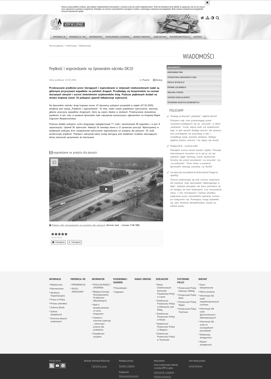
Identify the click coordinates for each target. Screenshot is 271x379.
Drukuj (159, 80)
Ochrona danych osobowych (183, 102)
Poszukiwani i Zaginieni (120, 281)
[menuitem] (59, 36)
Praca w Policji (175, 82)
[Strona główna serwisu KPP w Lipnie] (202, 18)
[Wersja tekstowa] (212, 18)
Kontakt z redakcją (126, 366)
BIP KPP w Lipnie (100, 366)
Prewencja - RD (78, 279)
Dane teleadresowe (206, 286)
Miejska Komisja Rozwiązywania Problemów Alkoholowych (101, 296)
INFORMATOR (98, 279)
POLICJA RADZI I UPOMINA (102, 286)
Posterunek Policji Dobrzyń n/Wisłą (187, 289)
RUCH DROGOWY (78, 290)
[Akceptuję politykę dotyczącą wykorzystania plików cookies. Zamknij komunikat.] (207, 2)
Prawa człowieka (176, 87)
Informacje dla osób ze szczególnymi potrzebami (207, 326)
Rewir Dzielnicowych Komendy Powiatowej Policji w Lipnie (166, 291)
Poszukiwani (120, 288)
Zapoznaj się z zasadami (164, 372)
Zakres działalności (178, 97)
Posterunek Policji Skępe (187, 303)
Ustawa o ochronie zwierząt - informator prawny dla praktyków (102, 324)
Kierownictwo (175, 72)
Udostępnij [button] (59, 242)
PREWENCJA (78, 285)
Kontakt (203, 279)
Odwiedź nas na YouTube (57, 365)
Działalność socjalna (98, 335)
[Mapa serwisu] (207, 18)
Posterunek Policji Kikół (187, 296)
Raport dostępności (206, 343)
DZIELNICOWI (162, 279)
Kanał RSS (51, 365)
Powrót (145, 80)
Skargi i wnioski (143, 279)
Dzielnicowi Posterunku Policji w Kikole (166, 317)
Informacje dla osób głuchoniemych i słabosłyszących (208, 313)
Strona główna (56, 45)
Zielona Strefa (175, 92)
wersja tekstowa (195, 366)
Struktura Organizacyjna (182, 77)
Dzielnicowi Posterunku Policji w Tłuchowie (166, 337)
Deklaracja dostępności (206, 336)
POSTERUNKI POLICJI (183, 281)
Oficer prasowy (207, 292)
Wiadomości (85, 45)
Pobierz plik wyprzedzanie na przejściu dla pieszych (78, 225)
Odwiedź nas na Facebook (63, 365)
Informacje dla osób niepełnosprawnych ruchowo (209, 300)
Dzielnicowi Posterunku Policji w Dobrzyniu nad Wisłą (166, 305)
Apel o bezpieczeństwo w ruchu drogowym (101, 309)
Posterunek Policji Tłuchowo (187, 310)
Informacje (71, 45)
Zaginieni (119, 292)
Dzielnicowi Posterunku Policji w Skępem (166, 327)
